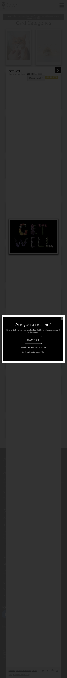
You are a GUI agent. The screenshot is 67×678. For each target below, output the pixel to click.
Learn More (33, 340)
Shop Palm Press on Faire (34, 352)
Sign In (43, 347)
